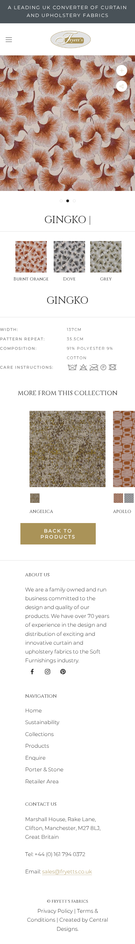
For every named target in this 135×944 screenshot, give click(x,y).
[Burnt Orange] (118, 498)
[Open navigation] (9, 39)
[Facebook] (32, 671)
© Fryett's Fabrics (67, 901)
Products (37, 746)
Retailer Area (42, 781)
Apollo (122, 512)
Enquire (35, 758)
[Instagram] (47, 671)
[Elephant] (129, 498)
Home (33, 710)
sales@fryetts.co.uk (67, 871)
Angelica (41, 512)
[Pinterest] (63, 671)
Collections (39, 734)
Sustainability (42, 722)
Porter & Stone (44, 769)
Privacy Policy (55, 911)
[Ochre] (35, 498)
